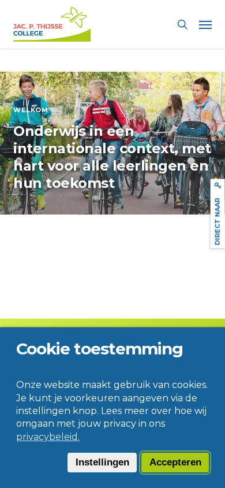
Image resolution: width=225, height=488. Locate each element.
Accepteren (175, 462)
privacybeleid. (48, 436)
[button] (205, 24)
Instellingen (102, 462)
